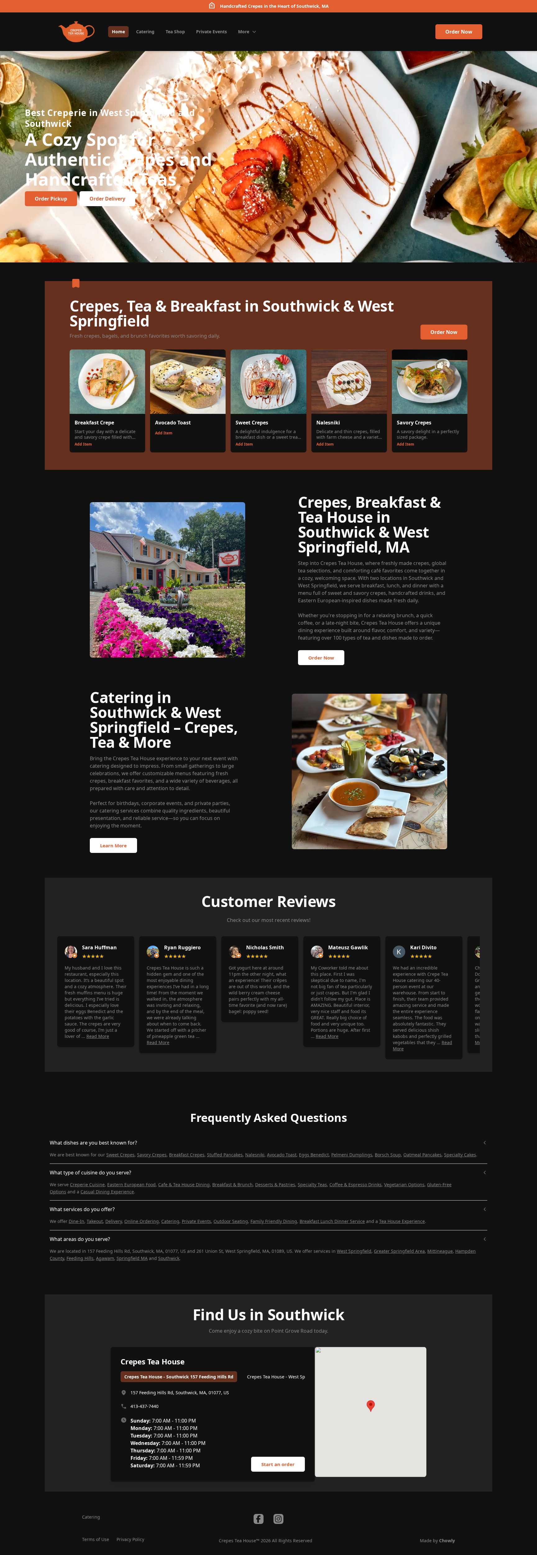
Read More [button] (97, 1036)
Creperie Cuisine (87, 1184)
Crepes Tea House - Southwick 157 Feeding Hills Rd (178, 1377)
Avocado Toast (281, 1155)
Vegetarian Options (404, 1184)
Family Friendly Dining (273, 1221)
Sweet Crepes (120, 1155)
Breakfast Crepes (186, 1155)
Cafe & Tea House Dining (184, 1184)
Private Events (196, 1221)
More (243, 32)
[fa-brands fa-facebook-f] (259, 1519)
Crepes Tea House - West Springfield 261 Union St (299, 1377)
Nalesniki (254, 1155)
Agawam (105, 1258)
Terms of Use (95, 1539)
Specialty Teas (312, 1184)
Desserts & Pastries (275, 1184)
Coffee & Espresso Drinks (355, 1184)
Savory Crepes (152, 1155)
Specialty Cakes (460, 1155)
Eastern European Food (131, 1184)
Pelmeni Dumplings (351, 1155)
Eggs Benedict (314, 1155)
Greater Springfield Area (399, 1251)
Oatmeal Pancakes (422, 1155)
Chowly (447, 1540)
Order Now (458, 31)
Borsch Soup (388, 1155)
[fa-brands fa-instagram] (278, 1519)
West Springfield (354, 1251)
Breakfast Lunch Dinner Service (332, 1221)
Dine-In (76, 1221)
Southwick (168, 1258)
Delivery (113, 1221)
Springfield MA (132, 1258)
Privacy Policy (130, 1539)
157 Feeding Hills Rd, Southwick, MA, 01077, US (180, 1392)
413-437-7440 (144, 1406)
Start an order (278, 1464)
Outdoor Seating (230, 1221)
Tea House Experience (402, 1221)
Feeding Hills (80, 1258)
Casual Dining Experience (107, 1192)
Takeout (95, 1221)
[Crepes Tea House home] (76, 31)
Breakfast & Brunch (232, 1184)
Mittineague (440, 1251)
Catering (170, 1221)
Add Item (83, 444)
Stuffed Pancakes (225, 1155)
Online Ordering (141, 1221)
